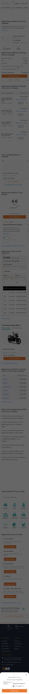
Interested (14, 691)
